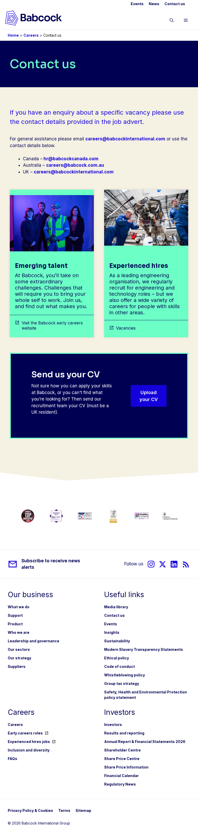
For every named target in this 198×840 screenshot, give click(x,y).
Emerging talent (41, 266)
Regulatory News (120, 784)
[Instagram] (151, 564)
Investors (113, 724)
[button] (171, 21)
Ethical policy (116, 658)
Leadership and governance (33, 641)
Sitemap (83, 810)
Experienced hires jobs (29, 741)
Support (15, 615)
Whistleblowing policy (124, 675)
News (154, 4)
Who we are (18, 632)
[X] (162, 564)
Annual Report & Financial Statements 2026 (144, 741)
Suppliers (17, 666)
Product (15, 624)
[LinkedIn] (174, 564)
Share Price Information (126, 767)
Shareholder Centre (122, 750)
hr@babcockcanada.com (71, 158)
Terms (64, 810)
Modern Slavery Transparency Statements (143, 649)
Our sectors (19, 649)
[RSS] (186, 564)
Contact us (174, 4)
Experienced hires (138, 266)
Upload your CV (148, 396)
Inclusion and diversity (29, 750)
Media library (116, 607)
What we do (18, 607)
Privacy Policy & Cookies (30, 810)
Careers (31, 35)
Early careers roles (25, 733)
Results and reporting (124, 733)
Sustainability (117, 641)
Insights (111, 632)
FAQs (12, 758)
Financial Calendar (121, 775)
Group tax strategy (121, 683)
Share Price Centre (121, 758)
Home (13, 35)
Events (137, 4)
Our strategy (19, 658)
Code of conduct (119, 666)
